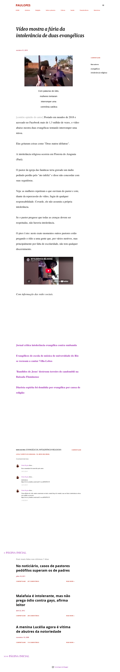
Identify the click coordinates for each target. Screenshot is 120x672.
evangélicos (95, 69)
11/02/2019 (24, 500)
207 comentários (33, 581)
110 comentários (33, 642)
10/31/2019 (24, 471)
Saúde (72, 10)
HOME (17, 10)
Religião (37, 10)
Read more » (70, 581)
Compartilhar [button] (95, 58)
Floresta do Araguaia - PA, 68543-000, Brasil (35, 454)
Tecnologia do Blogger (61, 667)
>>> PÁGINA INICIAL (16, 656)
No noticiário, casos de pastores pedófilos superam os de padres (43, 568)
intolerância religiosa (99, 72)
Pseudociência (84, 10)
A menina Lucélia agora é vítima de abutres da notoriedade (43, 629)
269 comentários (33, 616)
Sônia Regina (25, 465)
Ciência (63, 10)
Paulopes (23, 5)
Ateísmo (27, 10)
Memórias (97, 10)
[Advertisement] (48, 324)
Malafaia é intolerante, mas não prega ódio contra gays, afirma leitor (43, 600)
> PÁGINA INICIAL (15, 552)
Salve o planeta (50, 10)
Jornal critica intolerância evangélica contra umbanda (46, 345)
